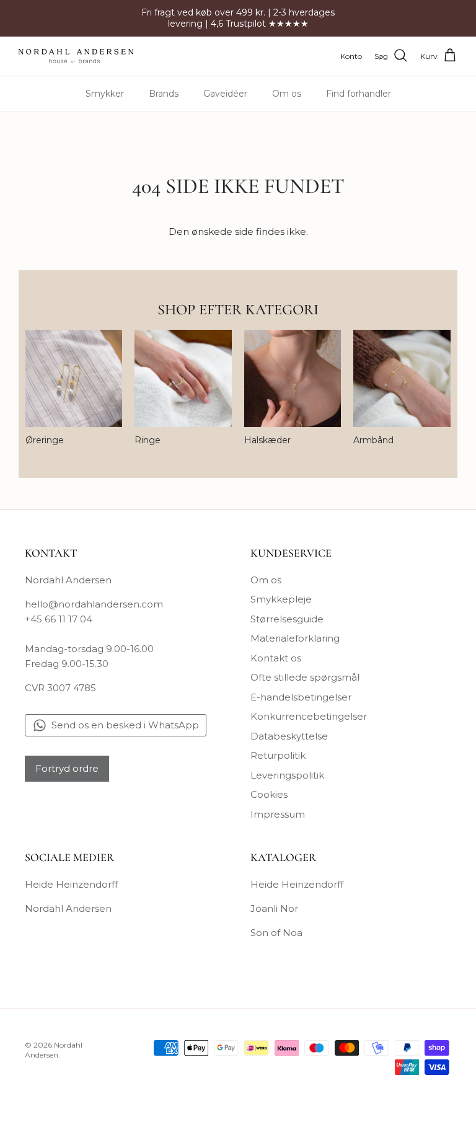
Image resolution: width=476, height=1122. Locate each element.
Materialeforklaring (295, 638)
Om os (286, 93)
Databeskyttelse (289, 736)
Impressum (277, 814)
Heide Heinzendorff (71, 884)
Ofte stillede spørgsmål (304, 677)
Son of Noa (276, 933)
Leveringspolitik (287, 775)
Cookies (269, 794)
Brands (163, 93)
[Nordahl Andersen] (76, 56)
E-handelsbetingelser (300, 697)
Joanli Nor (274, 908)
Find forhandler (358, 93)
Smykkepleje (281, 599)
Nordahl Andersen (68, 908)
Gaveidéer (225, 93)
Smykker (105, 93)
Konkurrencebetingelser (308, 716)
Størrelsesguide (287, 619)
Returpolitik (278, 755)
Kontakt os (275, 658)
